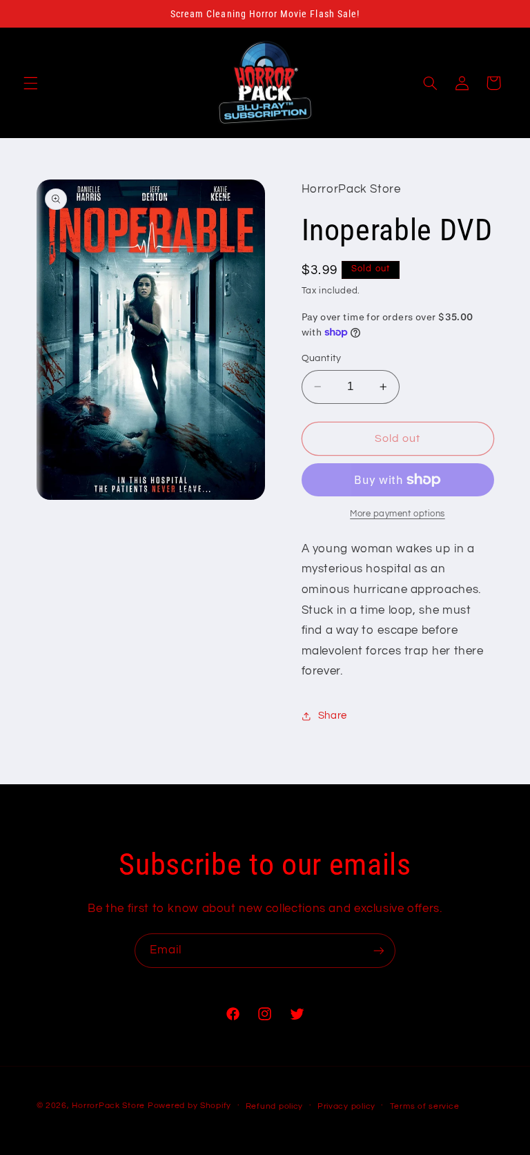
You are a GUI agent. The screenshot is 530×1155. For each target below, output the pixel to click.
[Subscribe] (379, 950)
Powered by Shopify (189, 1105)
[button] (30, 83)
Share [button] (332, 715)
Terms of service (425, 1106)
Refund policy (275, 1106)
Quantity (322, 358)
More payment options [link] (397, 513)
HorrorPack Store (108, 1105)
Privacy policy (346, 1106)
